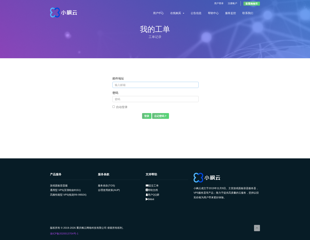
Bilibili (151, 199)
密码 (115, 92)
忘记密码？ (160, 116)
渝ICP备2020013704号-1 (64, 233)
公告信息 (196, 13)
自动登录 (122, 107)
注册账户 (232, 3)
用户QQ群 (153, 194)
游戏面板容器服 (59, 185)
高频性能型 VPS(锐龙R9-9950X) (68, 194)
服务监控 (230, 13)
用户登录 (219, 3)
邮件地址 (118, 78)
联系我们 (247, 13)
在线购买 (176, 13)
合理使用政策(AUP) (109, 190)
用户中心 (158, 13)
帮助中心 (213, 13)
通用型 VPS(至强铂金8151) (65, 190)
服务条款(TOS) (106, 185)
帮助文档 (153, 190)
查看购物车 (251, 3)
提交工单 (154, 185)
